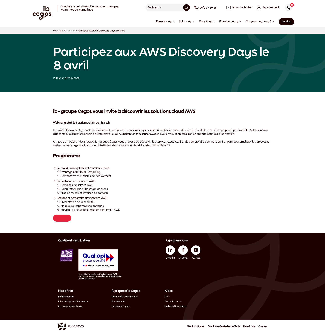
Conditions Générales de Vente (224, 326)
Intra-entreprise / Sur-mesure (73, 301)
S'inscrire (62, 217)
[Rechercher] (186, 7)
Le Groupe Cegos (121, 306)
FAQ (167, 296)
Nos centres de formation (125, 296)
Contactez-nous (173, 301)
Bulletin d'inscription (175, 306)
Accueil (72, 30)
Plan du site (249, 326)
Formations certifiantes (70, 306)
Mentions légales (196, 326)
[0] (287, 8)
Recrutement (118, 301)
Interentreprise (66, 296)
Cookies (262, 326)
